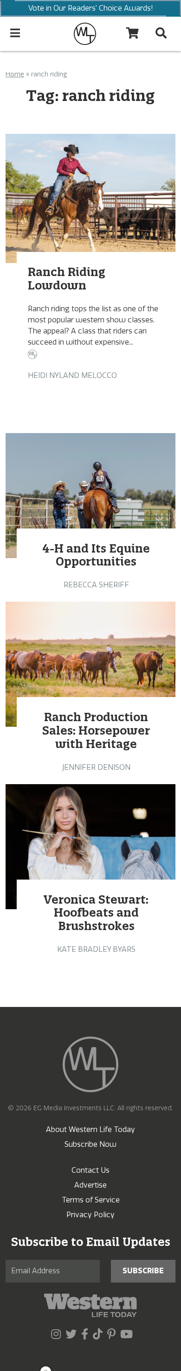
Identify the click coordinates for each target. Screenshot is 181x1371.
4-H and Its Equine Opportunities (96, 555)
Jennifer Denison (96, 767)
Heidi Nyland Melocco (72, 375)
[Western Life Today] (85, 34)
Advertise (90, 1185)
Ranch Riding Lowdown (66, 278)
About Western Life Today (90, 1129)
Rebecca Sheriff (96, 584)
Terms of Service (91, 1199)
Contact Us (90, 1170)
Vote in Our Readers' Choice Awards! (90, 8)
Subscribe (143, 1270)
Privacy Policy (90, 1214)
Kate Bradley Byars (96, 949)
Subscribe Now (90, 1144)
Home (15, 74)
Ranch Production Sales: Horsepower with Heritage (96, 730)
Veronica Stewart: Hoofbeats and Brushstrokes (96, 913)
